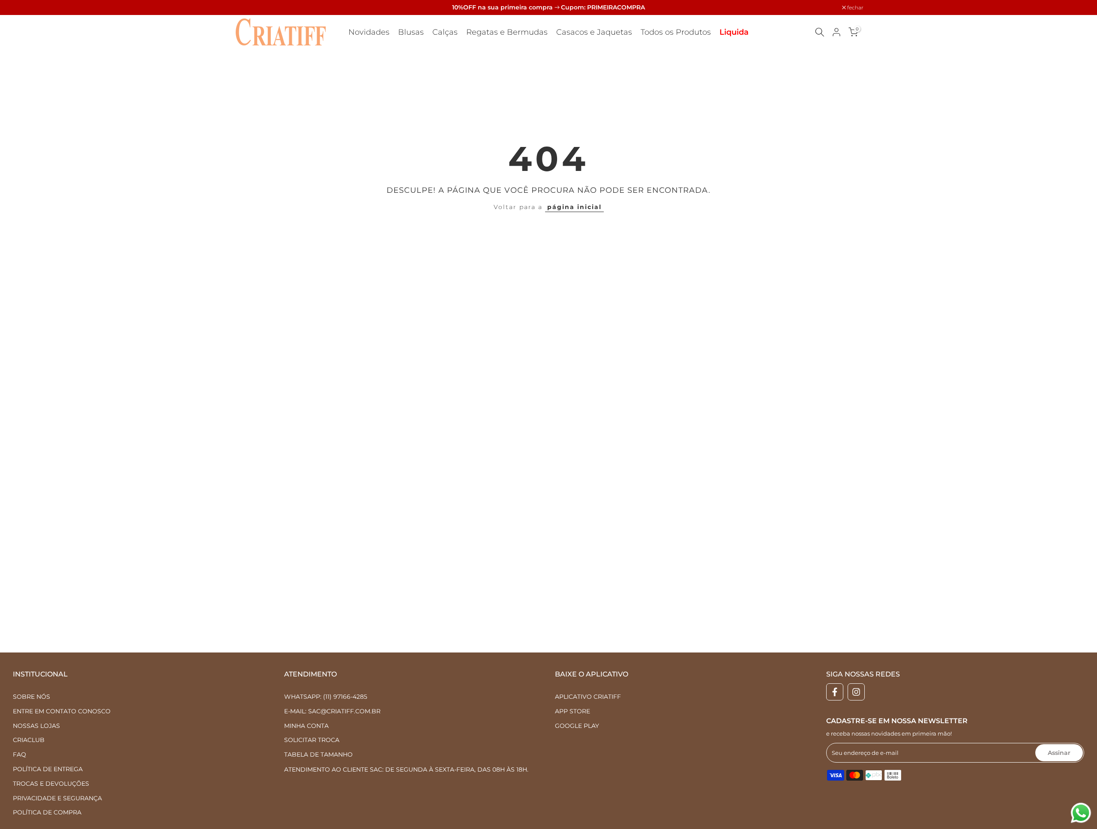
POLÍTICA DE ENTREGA (48, 768)
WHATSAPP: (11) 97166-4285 (325, 696)
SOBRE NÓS (31, 696)
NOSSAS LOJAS (36, 725)
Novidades (369, 32)
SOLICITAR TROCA (311, 740)
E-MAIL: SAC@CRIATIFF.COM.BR (332, 711)
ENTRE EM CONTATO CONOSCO (62, 711)
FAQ (19, 754)
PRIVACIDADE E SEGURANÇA (57, 798)
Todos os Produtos (676, 32)
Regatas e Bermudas (507, 32)
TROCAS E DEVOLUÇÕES (51, 783)
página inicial (574, 207)
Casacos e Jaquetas (594, 32)
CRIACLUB (29, 740)
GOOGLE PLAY (577, 725)
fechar (246, 7)
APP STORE (572, 711)
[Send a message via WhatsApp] (1081, 813)
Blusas (411, 32)
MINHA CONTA (306, 725)
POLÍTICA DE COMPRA (47, 812)
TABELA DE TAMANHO (318, 754)
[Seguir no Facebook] (834, 691)
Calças (445, 32)
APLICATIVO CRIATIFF (588, 696)
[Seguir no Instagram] (856, 691)
